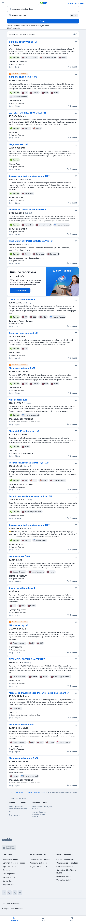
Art (10, 812)
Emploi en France (9, 884)
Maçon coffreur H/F (18, 144)
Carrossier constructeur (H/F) (23, 333)
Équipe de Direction (10, 866)
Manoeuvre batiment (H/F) (22, 368)
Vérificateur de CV (63, 880)
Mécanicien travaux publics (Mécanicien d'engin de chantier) (39, 693)
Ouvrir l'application (76, 3)
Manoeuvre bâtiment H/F (21, 724)
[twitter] (15, 892)
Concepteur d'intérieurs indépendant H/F (29, 176)
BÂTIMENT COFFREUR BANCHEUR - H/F (28, 113)
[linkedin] (20, 892)
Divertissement (14, 815)
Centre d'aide (8, 881)
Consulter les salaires (64, 866)
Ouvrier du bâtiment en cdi (22, 299)
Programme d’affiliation (38, 863)
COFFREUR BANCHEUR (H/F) (23, 77)
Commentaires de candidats (67, 863)
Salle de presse (9, 874)
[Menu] (3, 3)
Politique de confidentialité (12, 908)
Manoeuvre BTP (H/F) (19, 556)
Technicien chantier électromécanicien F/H (30, 496)
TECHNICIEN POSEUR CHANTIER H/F (27, 659)
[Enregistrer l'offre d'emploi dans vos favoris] (76, 42)
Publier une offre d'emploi (39, 859)
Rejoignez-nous (9, 877)
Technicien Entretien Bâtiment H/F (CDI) (29, 463)
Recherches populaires (18, 798)
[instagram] (9, 892)
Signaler (73, 67)
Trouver (43, 21)
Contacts (6, 870)
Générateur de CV (63, 876)
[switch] (75, 34)
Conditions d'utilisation (10, 903)
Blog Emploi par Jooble (38, 866)
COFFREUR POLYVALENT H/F (23, 42)
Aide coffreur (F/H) (18, 400)
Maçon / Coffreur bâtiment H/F (24, 431)
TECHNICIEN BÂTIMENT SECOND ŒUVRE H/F (31, 241)
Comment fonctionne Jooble (14, 863)
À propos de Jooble (10, 859)
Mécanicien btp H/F (18, 625)
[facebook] (4, 892)
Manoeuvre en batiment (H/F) (23, 758)
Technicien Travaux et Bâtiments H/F (27, 209)
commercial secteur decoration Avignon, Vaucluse (39, 814)
